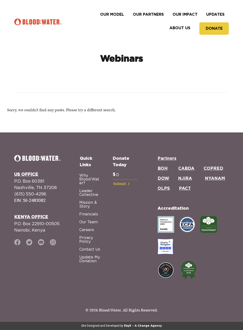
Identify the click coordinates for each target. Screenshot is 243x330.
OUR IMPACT (185, 14)
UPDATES (215, 14)
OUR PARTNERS (148, 14)
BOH (163, 168)
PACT (185, 188)
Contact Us (89, 249)
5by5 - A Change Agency (143, 325)
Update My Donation (89, 259)
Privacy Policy (86, 239)
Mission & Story (88, 204)
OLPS (164, 188)
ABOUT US (179, 28)
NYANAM (215, 178)
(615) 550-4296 (30, 194)
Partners (167, 158)
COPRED (213, 168)
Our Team (88, 222)
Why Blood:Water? (89, 179)
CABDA (186, 168)
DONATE (214, 28)
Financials (88, 214)
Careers (86, 230)
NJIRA (185, 178)
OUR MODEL (112, 14)
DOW (163, 178)
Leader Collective (88, 193)
